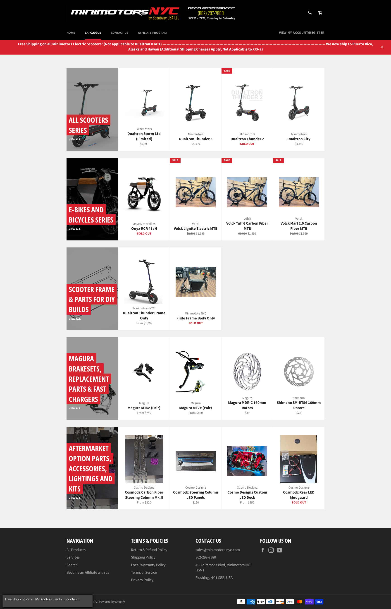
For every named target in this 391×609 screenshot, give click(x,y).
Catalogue (93, 33)
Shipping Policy (143, 557)
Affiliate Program (152, 33)
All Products (76, 550)
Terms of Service (144, 572)
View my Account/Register (301, 32)
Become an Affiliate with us (88, 572)
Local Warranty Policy (148, 565)
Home (71, 33)
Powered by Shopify (112, 601)
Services (73, 557)
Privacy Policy (142, 580)
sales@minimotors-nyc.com (218, 550)
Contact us (119, 33)
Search (72, 565)
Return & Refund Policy (149, 550)
